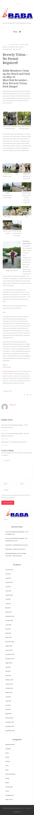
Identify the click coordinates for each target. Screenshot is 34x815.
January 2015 (9, 650)
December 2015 (10, 641)
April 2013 (8, 709)
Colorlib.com (17, 812)
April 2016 (8, 633)
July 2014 (8, 667)
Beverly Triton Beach (8, 371)
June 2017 (8, 603)
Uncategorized (7, 49)
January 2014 (9, 684)
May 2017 (8, 608)
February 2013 (9, 718)
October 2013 (9, 688)
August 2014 (9, 663)
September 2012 (10, 730)
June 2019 (8, 578)
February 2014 (9, 680)
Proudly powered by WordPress (11, 808)
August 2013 (9, 692)
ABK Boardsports (10, 744)
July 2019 (8, 574)
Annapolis (8, 749)
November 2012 (10, 726)
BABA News (15, 44)
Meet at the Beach (8, 47)
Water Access (9, 799)
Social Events (19, 47)
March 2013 (9, 713)
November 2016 (10, 616)
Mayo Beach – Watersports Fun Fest (15, 549)
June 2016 (8, 625)
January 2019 (9, 582)
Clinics (7, 753)
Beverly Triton (8, 391)
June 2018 (8, 591)
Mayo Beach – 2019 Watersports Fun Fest (14, 442)
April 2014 (8, 675)
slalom (7, 782)
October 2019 (9, 569)
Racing (7, 778)
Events (22, 44)
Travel (7, 791)
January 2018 (9, 595)
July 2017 (8, 599)
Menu (15, 32)
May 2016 (8, 629)
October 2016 (9, 620)
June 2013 (8, 701)
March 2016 (9, 637)
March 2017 (9, 612)
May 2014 (8, 671)
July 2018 (8, 586)
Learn (7, 765)
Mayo (26, 44)
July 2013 (8, 697)
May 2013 (8, 705)
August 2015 (9, 646)
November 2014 (10, 658)
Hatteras (8, 761)
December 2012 (10, 722)
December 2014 (10, 654)
